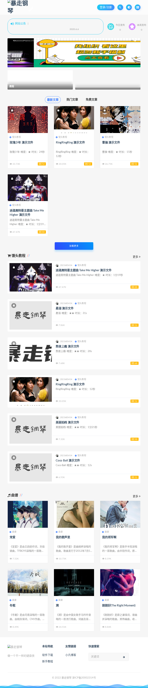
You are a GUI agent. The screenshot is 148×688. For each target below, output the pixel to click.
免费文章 (91, 99)
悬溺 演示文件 (65, 308)
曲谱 (14, 532)
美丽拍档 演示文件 (67, 422)
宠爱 (12, 537)
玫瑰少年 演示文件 (21, 142)
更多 (136, 257)
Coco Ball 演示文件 (68, 460)
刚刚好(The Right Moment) (118, 605)
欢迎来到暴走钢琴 (28, 30)
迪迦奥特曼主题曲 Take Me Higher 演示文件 (83, 270)
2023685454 (66, 265)
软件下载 (47, 655)
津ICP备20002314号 (84, 678)
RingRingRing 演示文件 (70, 142)
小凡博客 (70, 655)
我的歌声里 (63, 537)
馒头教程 (16, 137)
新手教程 (47, 661)
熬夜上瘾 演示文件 (67, 346)
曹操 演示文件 (111, 142)
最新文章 (53, 99)
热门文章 (72, 99)
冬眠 (12, 605)
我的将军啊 (109, 537)
